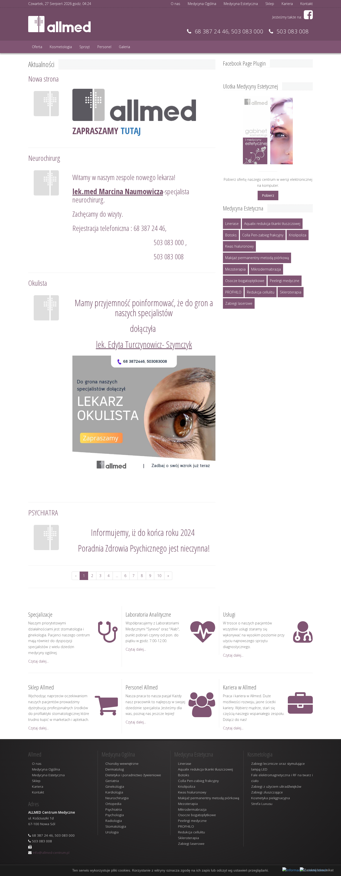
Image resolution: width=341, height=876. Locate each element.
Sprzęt (84, 46)
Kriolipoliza (297, 235)
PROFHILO (233, 292)
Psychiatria (113, 809)
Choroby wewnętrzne (122, 763)
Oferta (37, 46)
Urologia (112, 832)
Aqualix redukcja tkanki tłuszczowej (272, 223)
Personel (104, 46)
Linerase (232, 223)
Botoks (231, 235)
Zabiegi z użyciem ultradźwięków (276, 786)
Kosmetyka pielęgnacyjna (270, 798)
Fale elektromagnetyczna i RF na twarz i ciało (282, 778)
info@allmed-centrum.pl (51, 852)
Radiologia (113, 820)
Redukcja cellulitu (260, 292)
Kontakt (306, 3)
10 (159, 575)
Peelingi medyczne (284, 280)
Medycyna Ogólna (202, 3)
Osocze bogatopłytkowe (244, 280)
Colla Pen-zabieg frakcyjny (262, 235)
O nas (175, 3)
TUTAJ (131, 131)
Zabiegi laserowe (238, 303)
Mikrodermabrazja (266, 269)
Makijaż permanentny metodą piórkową (257, 257)
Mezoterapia (235, 269)
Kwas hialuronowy (239, 246)
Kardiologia (114, 792)
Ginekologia (114, 786)
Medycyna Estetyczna (241, 3)
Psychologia (114, 815)
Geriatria (112, 781)
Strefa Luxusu (261, 803)
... (117, 575)
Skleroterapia (290, 292)
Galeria (124, 46)
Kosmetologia (61, 46)
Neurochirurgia (117, 798)
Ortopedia (113, 803)
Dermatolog (114, 769)
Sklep (269, 3)
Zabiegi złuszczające (267, 792)
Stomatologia (115, 826)
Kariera (287, 3)
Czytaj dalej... (38, 661)
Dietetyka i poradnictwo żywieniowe (133, 775)
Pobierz (268, 195)
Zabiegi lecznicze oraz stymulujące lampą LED (278, 766)
